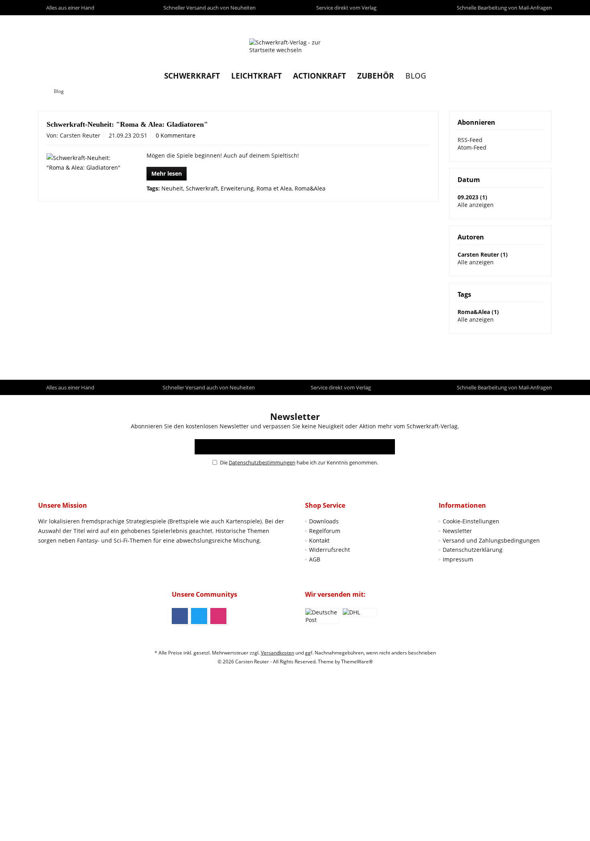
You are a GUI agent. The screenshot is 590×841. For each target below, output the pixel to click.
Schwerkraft (202, 188)
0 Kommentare (175, 135)
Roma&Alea (310, 188)
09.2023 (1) (472, 197)
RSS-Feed (470, 140)
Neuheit (172, 188)
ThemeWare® (357, 661)
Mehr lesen (166, 173)
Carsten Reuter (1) (483, 254)
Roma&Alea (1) (478, 312)
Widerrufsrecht (329, 549)
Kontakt (319, 540)
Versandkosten (277, 652)
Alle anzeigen (476, 205)
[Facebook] (180, 616)
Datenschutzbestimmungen (262, 462)
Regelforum (324, 531)
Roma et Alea (274, 188)
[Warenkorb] (543, 22)
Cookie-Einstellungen (471, 521)
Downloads (324, 521)
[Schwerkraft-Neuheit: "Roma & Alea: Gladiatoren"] (85, 162)
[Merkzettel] (527, 22)
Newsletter (457, 531)
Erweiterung (237, 188)
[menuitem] (543, 22)
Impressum (458, 559)
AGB (314, 559)
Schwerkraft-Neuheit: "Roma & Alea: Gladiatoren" (127, 124)
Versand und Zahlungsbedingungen (491, 540)
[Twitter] (199, 616)
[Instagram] (218, 616)
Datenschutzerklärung (473, 549)
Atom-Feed (472, 147)
